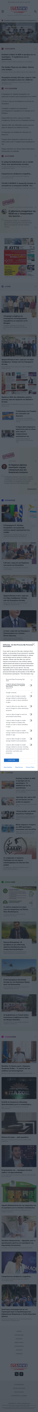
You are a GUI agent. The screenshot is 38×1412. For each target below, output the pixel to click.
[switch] (30, 685)
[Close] (34, 645)
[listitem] (19, 680)
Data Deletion (8, 767)
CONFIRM (11, 760)
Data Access (19, 767)
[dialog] (19, 706)
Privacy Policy (30, 767)
